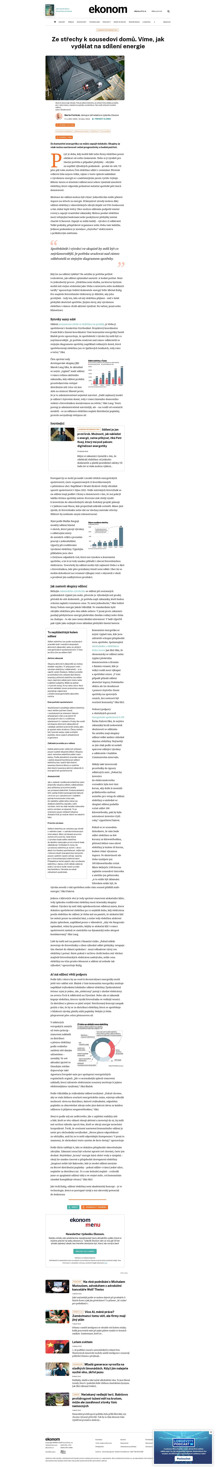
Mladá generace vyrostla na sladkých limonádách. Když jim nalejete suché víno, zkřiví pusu (100, 1368)
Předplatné (100, 1446)
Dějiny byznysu (120, 22)
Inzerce (98, 1452)
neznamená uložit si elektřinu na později (81, 324)
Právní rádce (134, 22)
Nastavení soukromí (153, 1443)
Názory (62, 22)
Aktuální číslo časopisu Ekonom (64, 10)
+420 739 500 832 (136, 1452)
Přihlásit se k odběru (85, 1251)
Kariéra (123, 1439)
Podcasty (107, 22)
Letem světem (82, 1342)
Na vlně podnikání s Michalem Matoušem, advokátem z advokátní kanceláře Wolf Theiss (98, 1285)
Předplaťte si (140, 11)
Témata (71, 22)
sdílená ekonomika (81, 131)
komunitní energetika (64, 131)
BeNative (166, 22)
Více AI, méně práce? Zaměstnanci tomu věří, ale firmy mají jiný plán (99, 1315)
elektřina (94, 131)
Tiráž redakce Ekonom (104, 1443)
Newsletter (124, 1443)
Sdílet (75, 1207)
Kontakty (99, 1439)
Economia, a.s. (68, 1442)
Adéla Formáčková (122, 1452)
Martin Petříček (72, 115)
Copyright (49, 1442)
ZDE (105, 1263)
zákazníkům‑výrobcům (72, 591)
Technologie (94, 22)
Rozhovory (81, 22)
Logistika (146, 22)
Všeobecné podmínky (128, 1446)
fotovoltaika (105, 131)
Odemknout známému (96, 1207)
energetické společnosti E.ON (108, 717)
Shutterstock (65, 110)
